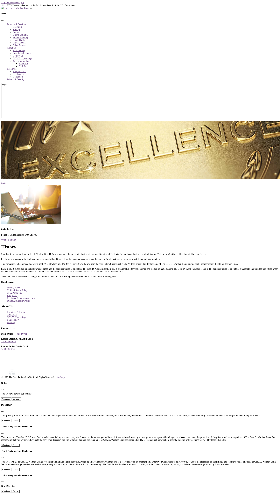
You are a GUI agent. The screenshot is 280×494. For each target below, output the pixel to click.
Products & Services (16, 24)
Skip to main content (10, 2)
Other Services (19, 45)
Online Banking (20, 35)
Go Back (16, 399)
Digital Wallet (19, 42)
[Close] (2, 20)
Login (4, 84)
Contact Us (18, 55)
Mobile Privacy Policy (17, 290)
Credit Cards (18, 40)
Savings (16, 29)
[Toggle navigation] (31, 8)
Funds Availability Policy (18, 301)
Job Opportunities (21, 61)
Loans (16, 32)
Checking (17, 27)
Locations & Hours (21, 53)
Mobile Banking (20, 37)
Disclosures (18, 74)
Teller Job (23, 63)
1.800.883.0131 (8, 349)
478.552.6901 (20, 334)
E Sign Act (12, 295)
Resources (11, 69)
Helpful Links (19, 71)
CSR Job (23, 66)
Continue (6, 399)
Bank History (19, 50)
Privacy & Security (15, 79)
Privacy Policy (13, 287)
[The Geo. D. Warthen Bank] (15, 8)
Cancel (16, 421)
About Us (11, 48)
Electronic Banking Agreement (21, 298)
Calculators (18, 76)
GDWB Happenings (22, 58)
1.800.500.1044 (8, 341)
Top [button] (22, 2)
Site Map (11, 322)
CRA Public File (14, 293)
